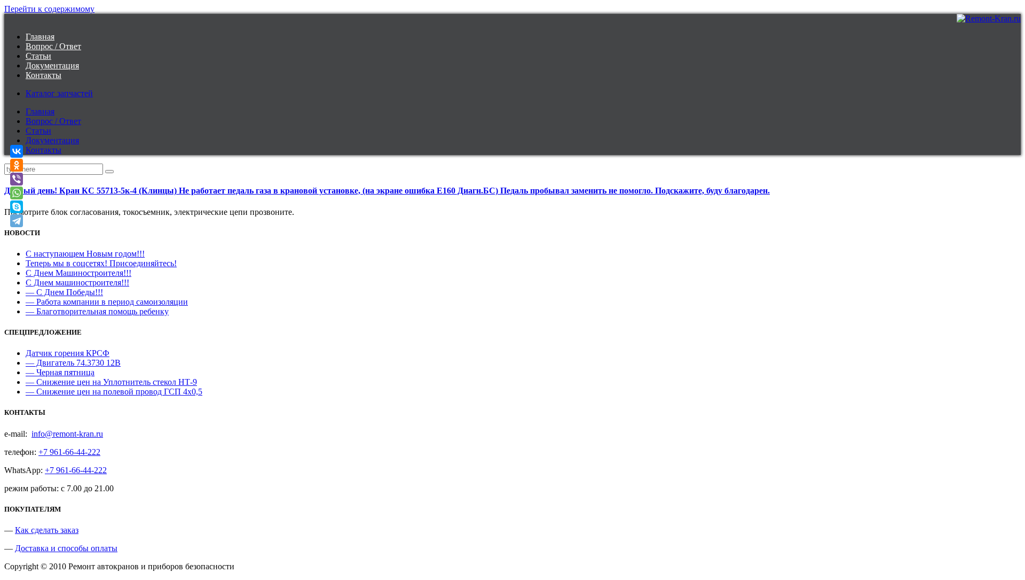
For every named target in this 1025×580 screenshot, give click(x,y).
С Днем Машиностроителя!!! (78, 272)
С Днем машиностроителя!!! (77, 282)
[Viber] (16, 179)
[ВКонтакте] (16, 151)
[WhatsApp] (16, 193)
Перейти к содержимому (49, 8)
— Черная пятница (60, 372)
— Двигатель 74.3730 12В (73, 362)
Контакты (43, 75)
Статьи (38, 55)
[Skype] (16, 206)
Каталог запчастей (59, 93)
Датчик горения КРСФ (67, 353)
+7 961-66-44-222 (69, 452)
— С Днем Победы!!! (64, 292)
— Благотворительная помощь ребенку (97, 311)
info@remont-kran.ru (67, 433)
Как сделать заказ (46, 530)
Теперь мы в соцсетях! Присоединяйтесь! (101, 263)
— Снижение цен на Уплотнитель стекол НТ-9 (111, 381)
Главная (40, 36)
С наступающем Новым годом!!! (85, 253)
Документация (52, 65)
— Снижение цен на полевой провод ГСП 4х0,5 (114, 391)
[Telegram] (16, 220)
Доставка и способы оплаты (66, 548)
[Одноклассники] (16, 165)
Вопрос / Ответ (53, 46)
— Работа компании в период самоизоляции (107, 301)
